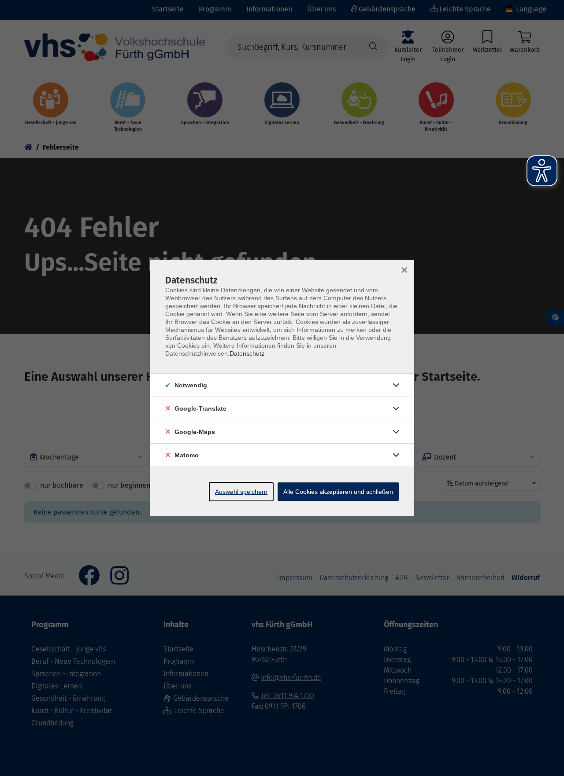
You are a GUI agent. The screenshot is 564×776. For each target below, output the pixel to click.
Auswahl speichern (241, 491)
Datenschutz (247, 353)
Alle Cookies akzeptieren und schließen (338, 491)
